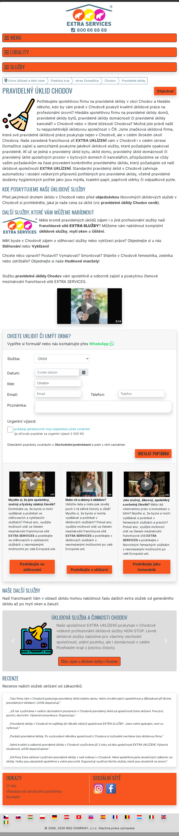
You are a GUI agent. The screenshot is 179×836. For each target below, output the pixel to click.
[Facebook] (111, 788)
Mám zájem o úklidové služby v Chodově (89, 661)
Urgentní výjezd (21, 421)
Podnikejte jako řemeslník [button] (147, 567)
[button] (89, 38)
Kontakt (13, 797)
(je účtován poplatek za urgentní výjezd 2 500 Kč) (49, 433)
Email (12, 394)
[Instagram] (98, 788)
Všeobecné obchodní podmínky (34, 791)
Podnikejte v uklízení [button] (89, 569)
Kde (10, 383)
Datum (13, 373)
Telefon (97, 394)
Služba (13, 358)
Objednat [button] (165, 91)
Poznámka (16, 405)
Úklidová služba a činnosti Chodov (89, 617)
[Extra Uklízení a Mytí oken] (89, 14)
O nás (11, 785)
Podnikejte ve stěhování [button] (32, 567)
